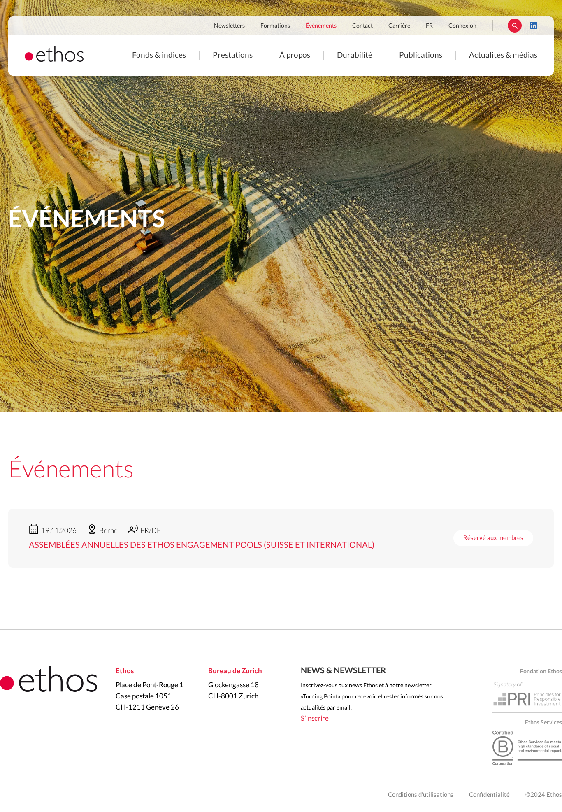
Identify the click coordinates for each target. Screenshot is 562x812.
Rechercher (515, 26)
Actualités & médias (503, 55)
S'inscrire (315, 718)
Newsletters (229, 26)
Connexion (462, 26)
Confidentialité (489, 795)
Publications (420, 55)
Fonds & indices (159, 55)
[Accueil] (54, 59)
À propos (294, 55)
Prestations (233, 55)
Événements (321, 26)
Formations (275, 26)
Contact (362, 26)
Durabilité (354, 55)
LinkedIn (533, 26)
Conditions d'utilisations (420, 795)
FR (429, 26)
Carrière (399, 26)
